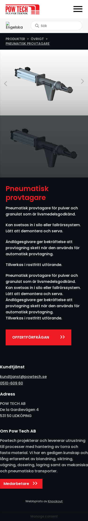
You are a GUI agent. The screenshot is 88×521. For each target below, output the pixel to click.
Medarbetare (16, 483)
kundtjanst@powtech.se (23, 376)
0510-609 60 (11, 383)
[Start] (25, 9)
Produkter (15, 39)
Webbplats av (44, 501)
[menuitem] (14, 25)
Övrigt (37, 39)
